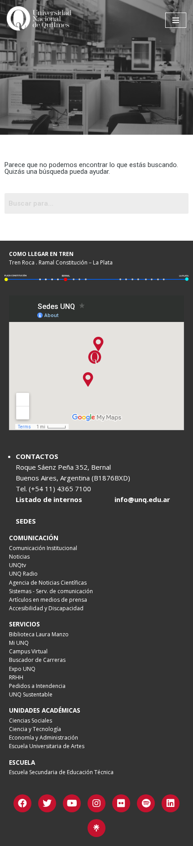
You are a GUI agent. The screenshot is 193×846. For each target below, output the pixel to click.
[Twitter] (47, 803)
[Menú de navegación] (175, 20)
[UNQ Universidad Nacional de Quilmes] (40, 20)
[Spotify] (146, 803)
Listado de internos (49, 499)
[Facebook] (22, 803)
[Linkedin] (171, 803)
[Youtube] (72, 803)
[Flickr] (121, 803)
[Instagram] (96, 803)
